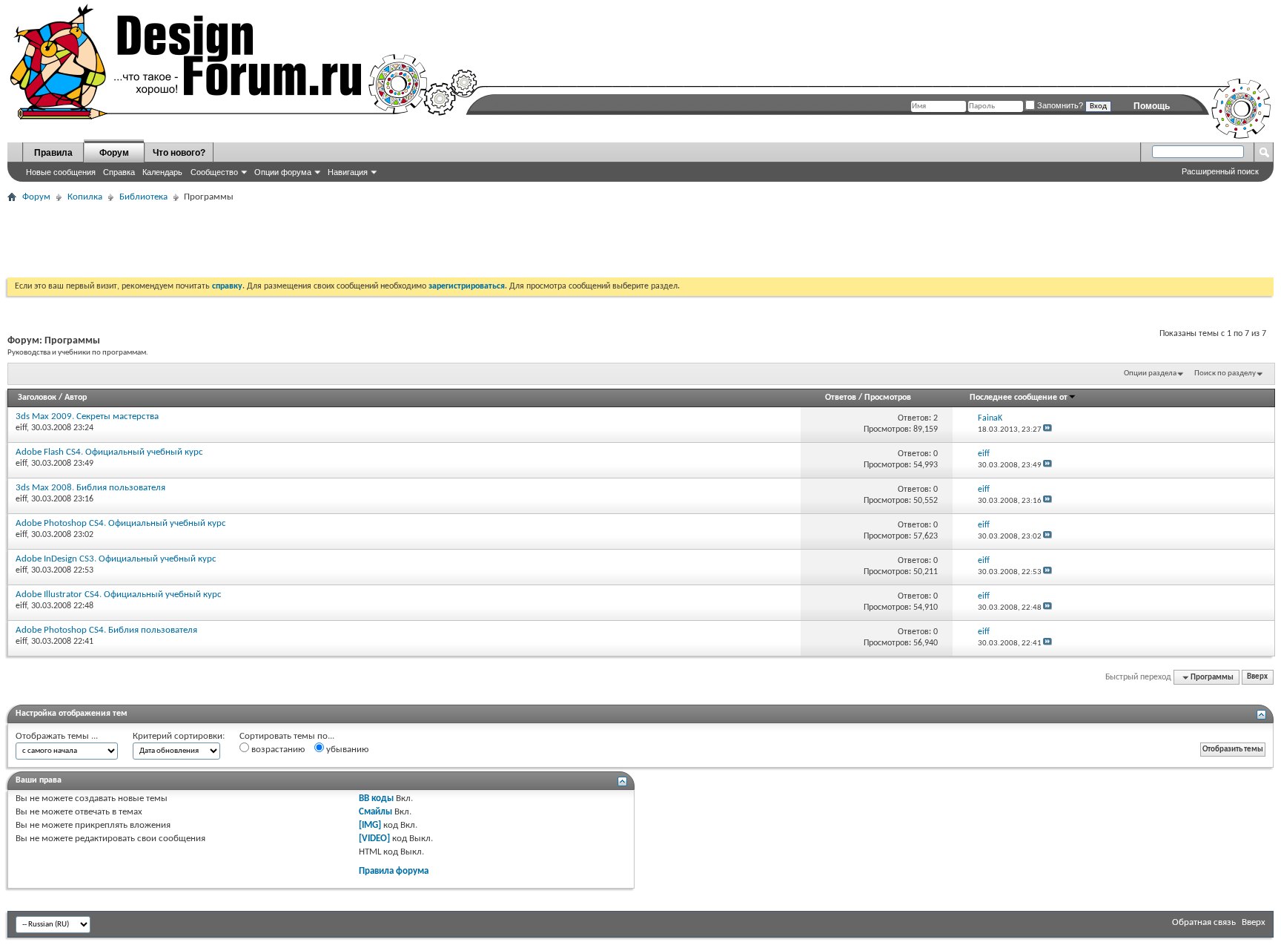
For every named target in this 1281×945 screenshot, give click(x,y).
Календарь (162, 172)
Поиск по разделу (1225, 373)
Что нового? (179, 153)
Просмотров (887, 397)
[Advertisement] (277, 240)
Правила (53, 153)
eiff (21, 428)
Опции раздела (1150, 373)
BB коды (376, 798)
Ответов (840, 397)
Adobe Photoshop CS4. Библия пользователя (106, 630)
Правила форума (393, 871)
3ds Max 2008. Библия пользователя (90, 488)
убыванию (346, 749)
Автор (75, 397)
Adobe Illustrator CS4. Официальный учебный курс (119, 594)
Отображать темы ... (57, 736)
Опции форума (282, 172)
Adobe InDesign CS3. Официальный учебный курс (116, 559)
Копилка (84, 197)
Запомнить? (1059, 105)
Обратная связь (1204, 922)
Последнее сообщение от (1019, 397)
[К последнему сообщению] (1047, 430)
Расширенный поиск (1220, 171)
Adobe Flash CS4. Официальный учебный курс (109, 452)
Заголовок (37, 397)
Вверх (1257, 678)
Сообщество (214, 172)
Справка (119, 172)
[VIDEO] (374, 838)
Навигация (348, 172)
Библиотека (143, 197)
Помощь (1151, 106)
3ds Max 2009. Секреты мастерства (87, 416)
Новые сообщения (61, 172)
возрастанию (277, 749)
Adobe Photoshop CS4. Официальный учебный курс (121, 523)
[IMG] (370, 825)
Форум (114, 153)
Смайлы (375, 812)
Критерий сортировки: (179, 736)
